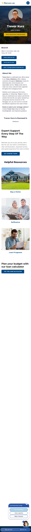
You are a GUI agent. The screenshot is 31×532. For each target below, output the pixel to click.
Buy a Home (15, 192)
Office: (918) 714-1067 (9, 62)
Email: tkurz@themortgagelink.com (14, 67)
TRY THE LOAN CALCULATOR (13, 271)
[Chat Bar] (15, 530)
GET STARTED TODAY (10, 153)
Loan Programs (15, 252)
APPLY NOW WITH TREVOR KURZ (15, 34)
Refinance (15, 222)
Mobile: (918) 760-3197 (9, 57)
